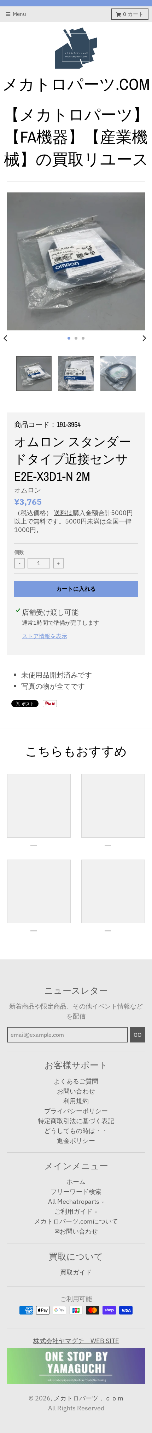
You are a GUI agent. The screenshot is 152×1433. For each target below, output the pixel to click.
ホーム (76, 1182)
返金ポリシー (76, 1141)
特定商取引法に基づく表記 (76, 1121)
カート (133, 14)
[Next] (144, 338)
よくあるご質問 (76, 1081)
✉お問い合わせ (76, 1231)
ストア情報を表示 (44, 636)
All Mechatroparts (73, 1201)
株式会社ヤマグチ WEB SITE (76, 1341)
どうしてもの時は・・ (76, 1131)
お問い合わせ (76, 1091)
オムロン (27, 490)
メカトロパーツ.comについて (76, 1221)
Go (137, 1034)
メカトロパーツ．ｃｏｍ (89, 1398)
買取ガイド (76, 1272)
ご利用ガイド (73, 1211)
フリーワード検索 (76, 1192)
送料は (63, 513)
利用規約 (76, 1101)
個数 (19, 552)
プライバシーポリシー (76, 1111)
